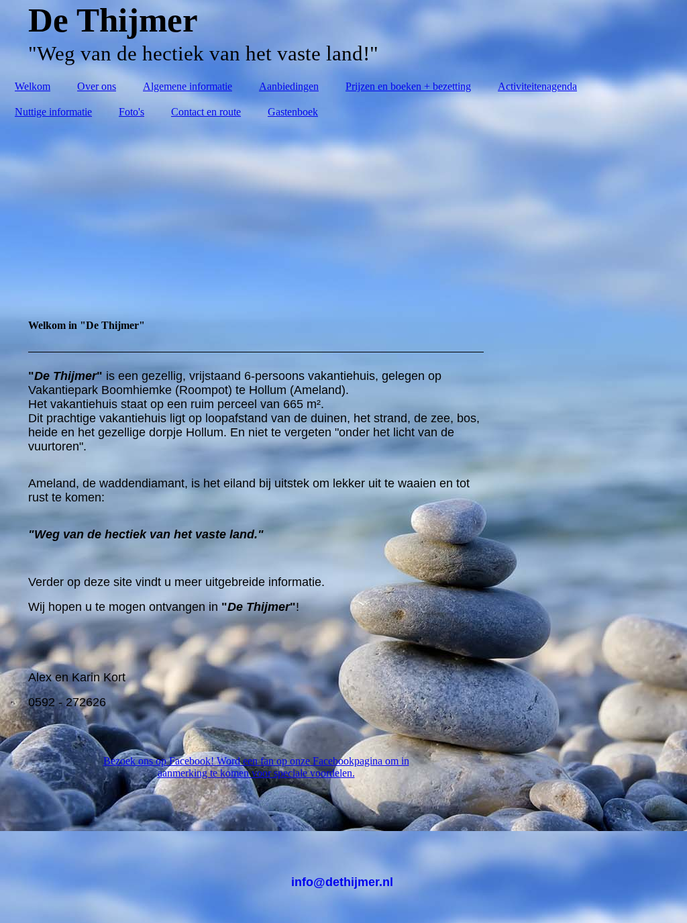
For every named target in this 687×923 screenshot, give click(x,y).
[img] (343, 212)
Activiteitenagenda (537, 86)
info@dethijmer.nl (344, 882)
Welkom (32, 86)
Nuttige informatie (53, 111)
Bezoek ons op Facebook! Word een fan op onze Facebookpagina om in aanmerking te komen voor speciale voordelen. (256, 767)
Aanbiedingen (289, 86)
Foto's (131, 111)
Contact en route (206, 111)
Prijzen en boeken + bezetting (408, 86)
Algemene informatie (187, 86)
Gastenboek (293, 111)
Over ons (96, 86)
